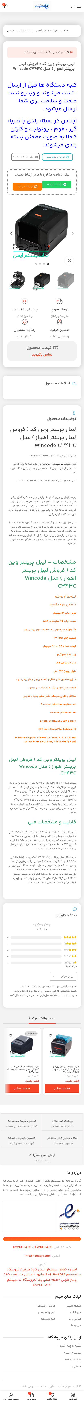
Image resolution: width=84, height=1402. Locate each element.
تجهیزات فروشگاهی (47, 31)
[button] (73, 233)
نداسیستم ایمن (55, 464)
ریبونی (11, 31)
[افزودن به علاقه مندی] (50, 1035)
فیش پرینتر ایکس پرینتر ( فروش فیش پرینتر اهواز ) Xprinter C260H (65, 1069)
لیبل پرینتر (25, 31)
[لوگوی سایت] (42, 6)
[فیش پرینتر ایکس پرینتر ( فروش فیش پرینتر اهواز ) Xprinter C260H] (62, 1047)
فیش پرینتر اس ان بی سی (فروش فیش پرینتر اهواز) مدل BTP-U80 (23, 1069)
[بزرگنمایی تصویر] (69, 260)
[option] (48, 264)
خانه (65, 31)
